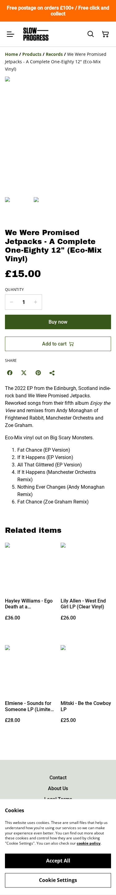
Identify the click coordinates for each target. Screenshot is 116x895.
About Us (58, 788)
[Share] (52, 372)
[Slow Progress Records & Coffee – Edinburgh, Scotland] (35, 34)
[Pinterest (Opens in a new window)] (38, 372)
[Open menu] (10, 34)
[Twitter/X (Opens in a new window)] (23, 372)
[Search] (90, 34)
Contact (58, 778)
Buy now (58, 322)
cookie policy (89, 843)
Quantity (14, 290)
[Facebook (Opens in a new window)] (9, 372)
